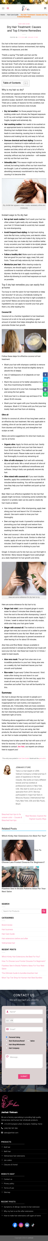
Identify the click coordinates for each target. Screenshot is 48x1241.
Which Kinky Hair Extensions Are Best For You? (24, 836)
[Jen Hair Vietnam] (25, 8)
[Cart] (45, 8)
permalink (42, 758)
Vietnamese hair (8, 943)
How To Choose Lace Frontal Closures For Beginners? (23, 961)
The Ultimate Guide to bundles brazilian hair (20, 973)
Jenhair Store (33, 37)
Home (2, 15)
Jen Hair (21, 746)
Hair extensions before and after (15, 938)
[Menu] (3, 8)
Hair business (7, 929)
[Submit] (44, 911)
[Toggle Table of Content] (24, 83)
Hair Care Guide (12, 15)
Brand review (7, 925)
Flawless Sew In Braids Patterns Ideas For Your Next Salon (23, 967)
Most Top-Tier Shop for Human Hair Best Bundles (22, 978)
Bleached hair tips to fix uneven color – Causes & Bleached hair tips (12, 817)
